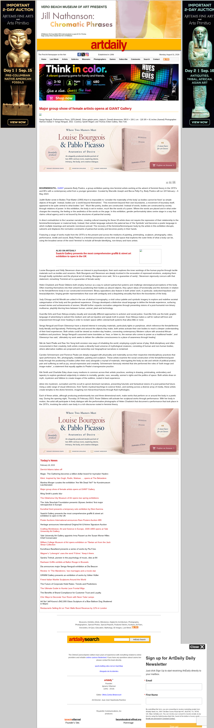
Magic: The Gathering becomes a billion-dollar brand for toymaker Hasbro (74, 474)
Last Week (54, 59)
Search (147, 59)
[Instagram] (87, 56)
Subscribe (123, 59)
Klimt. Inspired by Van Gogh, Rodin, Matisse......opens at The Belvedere (73, 478)
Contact (156, 59)
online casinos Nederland (96, 657)
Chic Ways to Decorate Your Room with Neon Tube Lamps (67, 597)
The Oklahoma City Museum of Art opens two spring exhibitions (69, 498)
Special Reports (107, 625)
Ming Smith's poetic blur (51, 493)
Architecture (123, 622)
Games (113, 59)
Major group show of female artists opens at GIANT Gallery (67, 489)
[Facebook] (79, 56)
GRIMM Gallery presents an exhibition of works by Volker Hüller (69, 575)
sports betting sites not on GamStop (109, 666)
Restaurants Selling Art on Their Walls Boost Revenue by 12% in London (73, 608)
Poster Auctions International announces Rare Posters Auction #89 (70, 520)
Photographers (100, 59)
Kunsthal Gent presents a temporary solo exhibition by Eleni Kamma (71, 509)
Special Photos (94, 625)
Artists (65, 59)
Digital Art (113, 622)
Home (43, 59)
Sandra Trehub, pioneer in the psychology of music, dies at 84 (68, 558)
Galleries (75, 59)
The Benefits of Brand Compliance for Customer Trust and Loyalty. (70, 592)
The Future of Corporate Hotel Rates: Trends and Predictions (68, 584)
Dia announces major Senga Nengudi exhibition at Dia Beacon (69, 566)
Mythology (108, 628)
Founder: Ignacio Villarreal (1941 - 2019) (109, 686)
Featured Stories (120, 625)
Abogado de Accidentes (109, 671)
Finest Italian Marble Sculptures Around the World (63, 579)
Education (99, 628)
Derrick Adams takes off (51, 469)
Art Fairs (139, 625)
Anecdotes (83, 628)
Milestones (104, 622)
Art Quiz (91, 628)
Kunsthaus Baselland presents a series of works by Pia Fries (68, 549)
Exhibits (91, 622)
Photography (133, 622)
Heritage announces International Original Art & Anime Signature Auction (73, 524)
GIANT (61, 188)
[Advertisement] (145, 479)
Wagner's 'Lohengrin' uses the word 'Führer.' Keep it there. (67, 553)
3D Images (117, 628)
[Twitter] (83, 56)
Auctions (131, 625)
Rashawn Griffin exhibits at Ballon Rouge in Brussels (64, 562)
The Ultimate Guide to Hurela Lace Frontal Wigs (62, 588)
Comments (135, 59)
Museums (86, 59)
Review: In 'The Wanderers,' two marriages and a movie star (68, 571)
